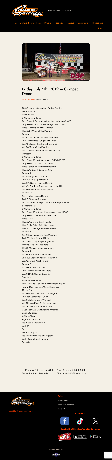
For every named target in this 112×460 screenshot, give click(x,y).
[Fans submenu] (41, 23)
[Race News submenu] (65, 23)
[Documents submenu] (89, 23)
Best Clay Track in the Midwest (59, 11)
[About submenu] (75, 23)
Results (45, 99)
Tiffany (38, 99)
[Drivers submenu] (51, 23)
